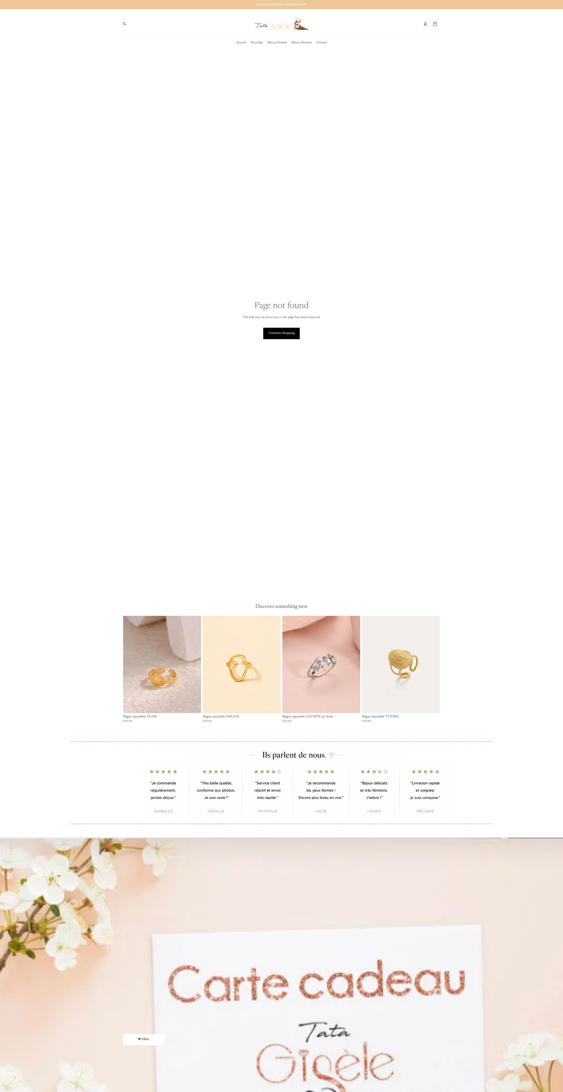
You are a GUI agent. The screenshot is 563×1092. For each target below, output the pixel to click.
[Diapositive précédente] (209, 664)
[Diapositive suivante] (274, 664)
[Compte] (425, 24)
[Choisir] (353, 706)
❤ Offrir (143, 1039)
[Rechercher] (124, 24)
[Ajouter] (194, 706)
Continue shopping (281, 333)
